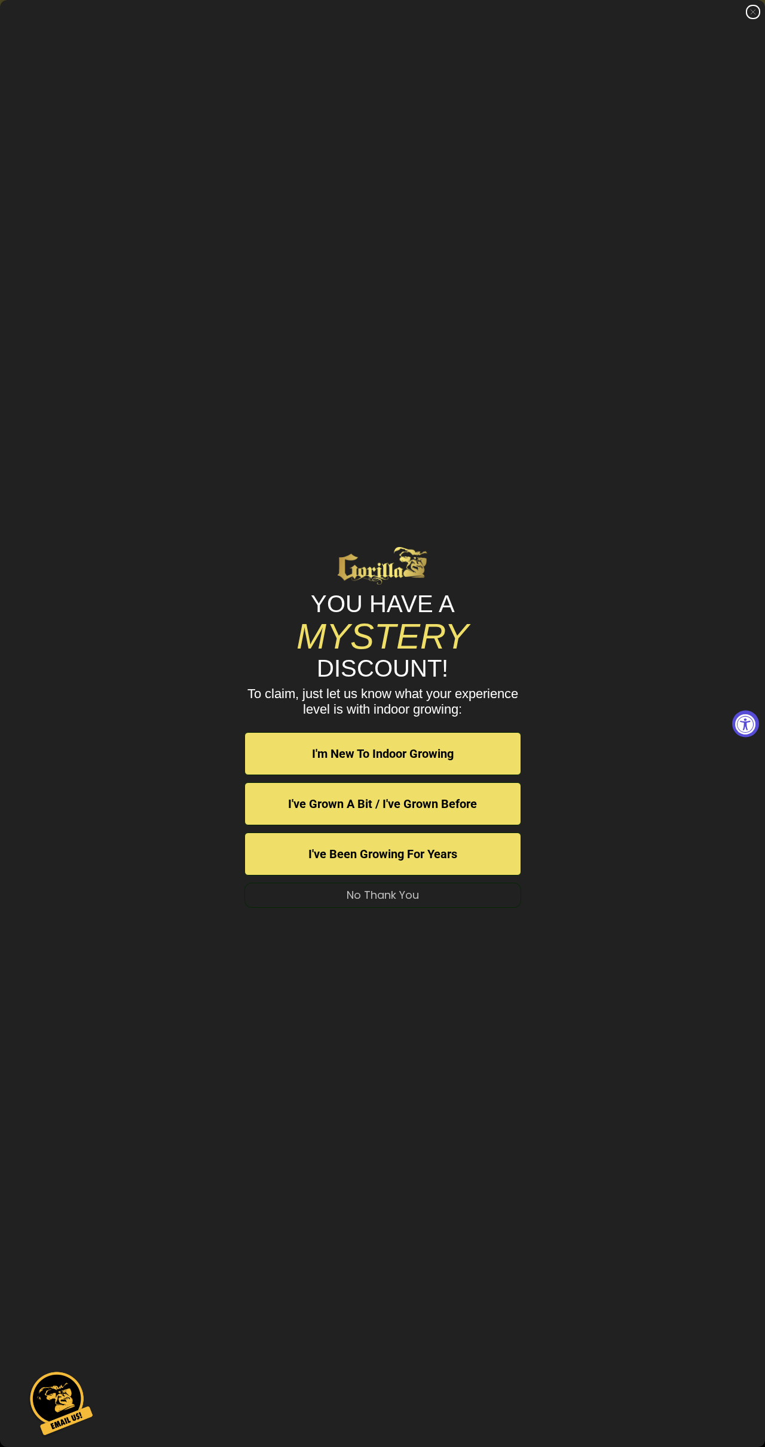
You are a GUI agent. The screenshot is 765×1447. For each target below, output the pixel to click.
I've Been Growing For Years (382, 854)
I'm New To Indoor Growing (383, 753)
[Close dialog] (753, 12)
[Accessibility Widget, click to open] (745, 723)
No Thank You (383, 894)
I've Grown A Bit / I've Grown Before (382, 804)
